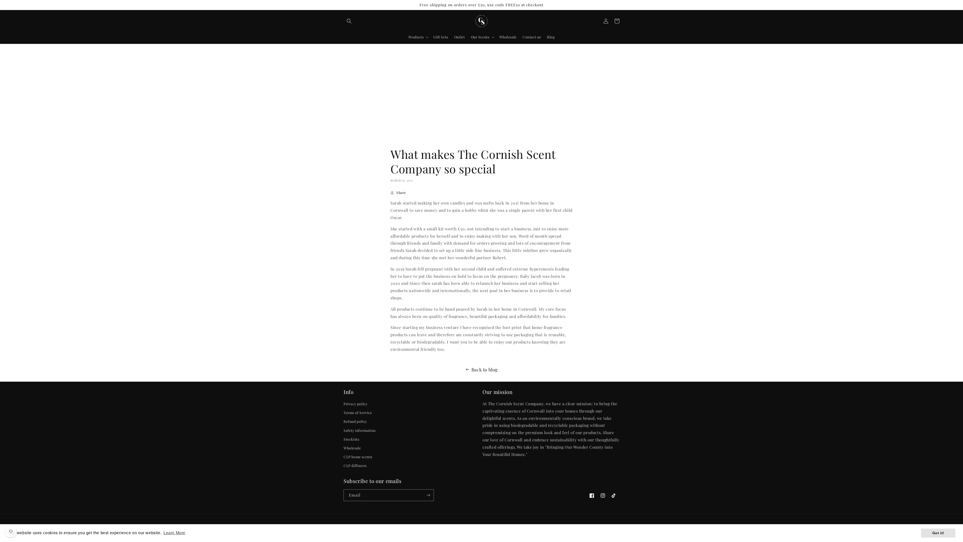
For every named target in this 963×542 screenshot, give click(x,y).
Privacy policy (355, 403)
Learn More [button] (174, 533)
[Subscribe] (428, 495)
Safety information (360, 430)
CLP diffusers (355, 465)
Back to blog (484, 370)
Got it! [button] (938, 533)
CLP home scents (358, 456)
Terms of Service (358, 412)
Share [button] (401, 192)
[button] (349, 21)
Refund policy (355, 421)
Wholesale (352, 448)
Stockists (351, 439)
